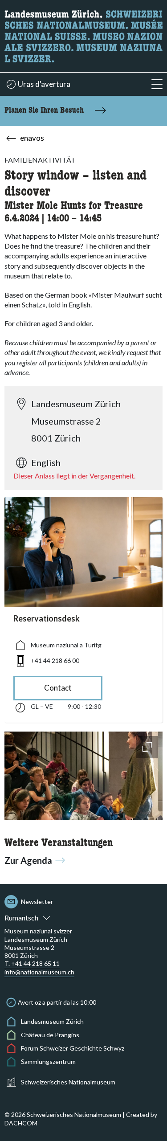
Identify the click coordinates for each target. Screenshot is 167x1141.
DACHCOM (20, 1123)
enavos (32, 138)
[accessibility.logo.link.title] (83, 35)
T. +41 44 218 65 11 (32, 963)
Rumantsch (21, 917)
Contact (58, 687)
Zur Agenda (28, 860)
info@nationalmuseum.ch (39, 972)
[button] (157, 84)
